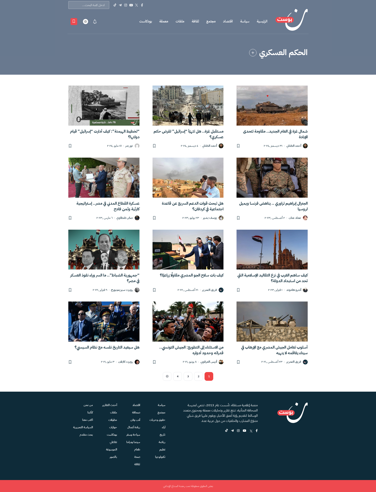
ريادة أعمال (133, 427)
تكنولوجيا (160, 457)
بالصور (113, 457)
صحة (137, 457)
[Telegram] (120, 5)
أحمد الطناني (293, 146)
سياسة (244, 21)
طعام (137, 449)
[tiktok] (226, 431)
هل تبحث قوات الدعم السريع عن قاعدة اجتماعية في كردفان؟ (192, 206)
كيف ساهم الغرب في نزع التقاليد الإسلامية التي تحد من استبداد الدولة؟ (272, 278)
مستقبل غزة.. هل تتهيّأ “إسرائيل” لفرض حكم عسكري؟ (188, 134)
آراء (163, 427)
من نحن (88, 405)
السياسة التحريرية (83, 427)
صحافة (136, 412)
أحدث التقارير (109, 405)
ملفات (180, 21)
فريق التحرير (209, 290)
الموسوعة (111, 449)
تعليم (162, 449)
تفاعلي (113, 442)
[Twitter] (136, 5)
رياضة (162, 442)
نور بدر (129, 146)
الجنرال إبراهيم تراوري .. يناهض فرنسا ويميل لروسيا (273, 206)
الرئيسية (262, 21)
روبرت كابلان (125, 362)
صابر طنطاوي (124, 218)
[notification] (95, 21)
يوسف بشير (210, 218)
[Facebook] (142, 5)
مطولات (112, 420)
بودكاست (145, 21)
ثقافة (195, 21)
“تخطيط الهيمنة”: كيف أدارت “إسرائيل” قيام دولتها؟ (104, 134)
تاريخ (162, 435)
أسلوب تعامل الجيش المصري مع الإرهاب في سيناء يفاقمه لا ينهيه (274, 350)
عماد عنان (295, 218)
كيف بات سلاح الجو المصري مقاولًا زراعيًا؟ (191, 275)
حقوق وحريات (157, 420)
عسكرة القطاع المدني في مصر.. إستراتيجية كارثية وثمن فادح (107, 206)
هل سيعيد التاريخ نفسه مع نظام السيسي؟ (107, 347)
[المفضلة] (73, 21)
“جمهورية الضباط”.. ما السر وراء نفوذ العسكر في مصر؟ (104, 278)
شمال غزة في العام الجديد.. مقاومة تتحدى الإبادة (275, 134)
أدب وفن (135, 420)
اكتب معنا (87, 420)
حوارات (113, 427)
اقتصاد (228, 21)
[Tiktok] (115, 5)
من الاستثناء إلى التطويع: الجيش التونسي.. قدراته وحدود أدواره (191, 350)
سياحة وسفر (133, 435)
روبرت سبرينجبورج (122, 290)
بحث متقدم (86, 435)
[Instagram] (125, 5)
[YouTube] (131, 5)
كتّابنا (90, 412)
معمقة (163, 21)
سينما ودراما (133, 442)
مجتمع (211, 21)
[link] (253, 52)
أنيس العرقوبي (208, 362)
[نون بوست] (291, 21)
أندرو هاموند (293, 290)
